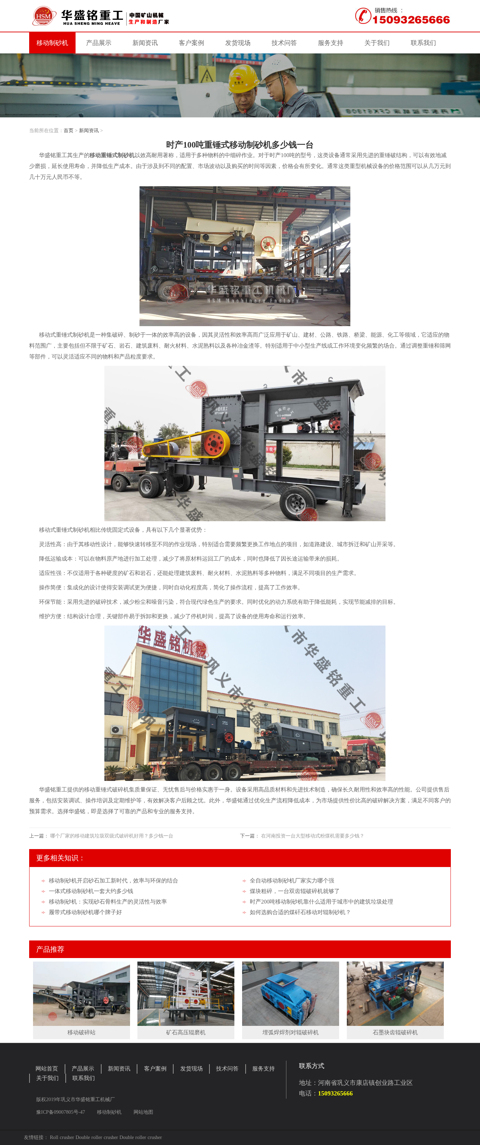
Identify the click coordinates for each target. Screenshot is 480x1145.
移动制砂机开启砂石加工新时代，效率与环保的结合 (113, 881)
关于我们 (47, 1078)
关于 (377, 42)
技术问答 (284, 42)
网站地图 (143, 1112)
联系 (423, 42)
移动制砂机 (52, 42)
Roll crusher (62, 1137)
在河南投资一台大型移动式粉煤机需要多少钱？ (312, 836)
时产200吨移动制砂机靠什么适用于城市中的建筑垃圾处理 (321, 902)
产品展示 (83, 1069)
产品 (98, 42)
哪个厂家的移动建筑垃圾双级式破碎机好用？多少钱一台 (111, 836)
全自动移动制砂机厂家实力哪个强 (292, 881)
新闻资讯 (89, 130)
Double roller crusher (97, 1137)
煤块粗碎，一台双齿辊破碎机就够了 (295, 891)
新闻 (145, 42)
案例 (191, 42)
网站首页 (46, 1069)
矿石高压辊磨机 (186, 1032)
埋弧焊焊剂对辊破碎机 (290, 1032)
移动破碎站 (81, 1032)
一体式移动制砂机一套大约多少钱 (91, 891)
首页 (68, 130)
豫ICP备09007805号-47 (61, 1112)
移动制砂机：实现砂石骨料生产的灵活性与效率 (108, 902)
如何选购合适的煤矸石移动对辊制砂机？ (300, 912)
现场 (238, 42)
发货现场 (191, 1069)
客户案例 (155, 1069)
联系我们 (83, 1078)
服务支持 (263, 1069)
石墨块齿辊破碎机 (395, 1032)
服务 (330, 42)
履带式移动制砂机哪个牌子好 (85, 912)
